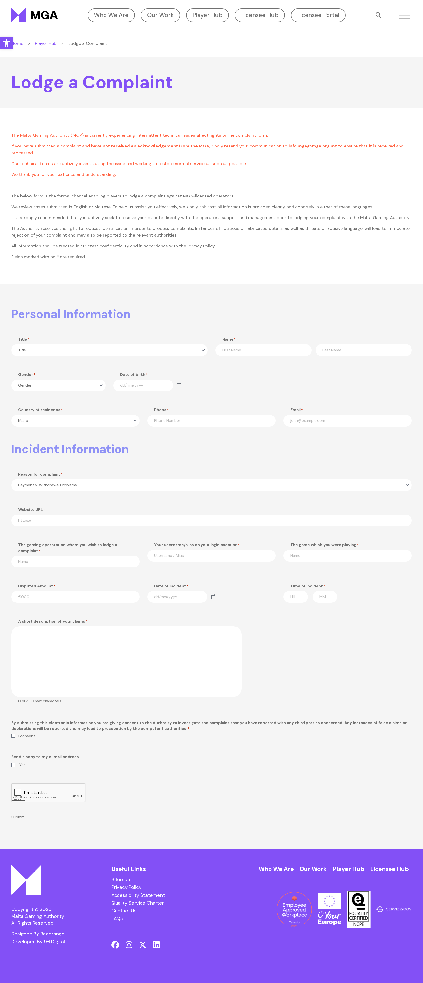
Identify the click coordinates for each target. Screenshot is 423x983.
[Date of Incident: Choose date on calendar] (213, 597)
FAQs (117, 918)
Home (17, 43)
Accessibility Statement (138, 895)
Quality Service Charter (137, 903)
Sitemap (120, 879)
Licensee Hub (260, 15)
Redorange (52, 934)
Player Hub (207, 15)
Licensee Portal (318, 15)
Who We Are (111, 15)
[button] (6, 43)
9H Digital (54, 941)
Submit (17, 817)
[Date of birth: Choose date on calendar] (179, 385)
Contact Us (124, 911)
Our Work (160, 15)
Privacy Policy (126, 887)
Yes (22, 764)
